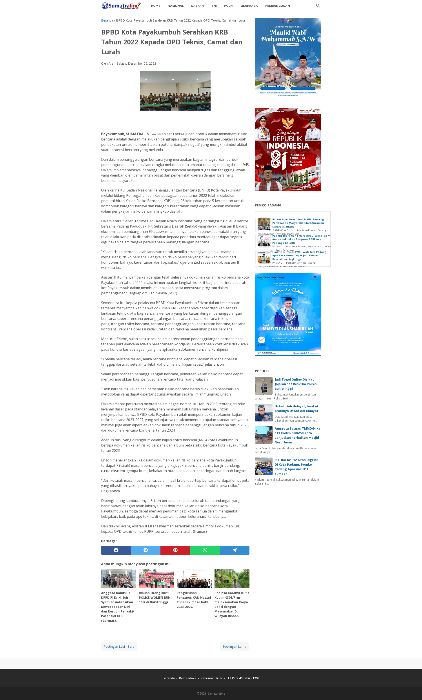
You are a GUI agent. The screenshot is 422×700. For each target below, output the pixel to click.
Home (155, 6)
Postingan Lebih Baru (119, 646)
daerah (197, 6)
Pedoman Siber (211, 678)
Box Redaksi (188, 678)
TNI (214, 6)
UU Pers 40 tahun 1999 (243, 678)
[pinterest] (175, 550)
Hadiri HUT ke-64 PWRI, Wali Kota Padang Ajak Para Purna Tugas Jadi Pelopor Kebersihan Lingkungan (299, 255)
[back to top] (413, 690)
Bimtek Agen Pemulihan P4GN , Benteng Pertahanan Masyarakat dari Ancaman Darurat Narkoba (298, 223)
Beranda (169, 678)
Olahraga (249, 6)
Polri (228, 6)
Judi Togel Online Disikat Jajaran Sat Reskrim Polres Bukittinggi (296, 384)
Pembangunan (277, 6)
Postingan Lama (234, 646)
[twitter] (145, 550)
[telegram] (234, 550)
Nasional (176, 6)
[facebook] (116, 550)
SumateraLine (216, 693)
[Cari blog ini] (318, 5)
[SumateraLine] (122, 5)
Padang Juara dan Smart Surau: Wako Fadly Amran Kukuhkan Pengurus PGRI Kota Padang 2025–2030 (301, 239)
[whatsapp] (205, 550)
